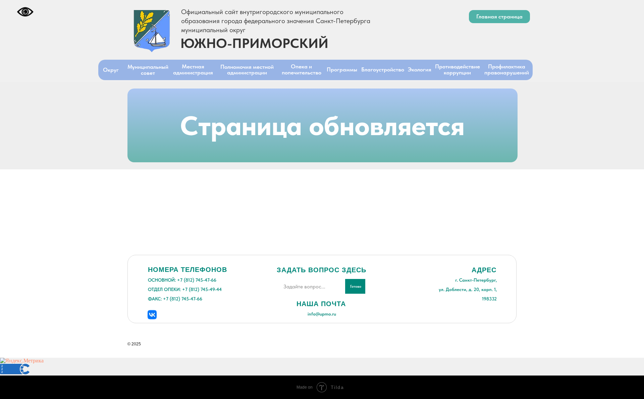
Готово (355, 286)
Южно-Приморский (254, 43)
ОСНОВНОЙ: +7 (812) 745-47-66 (182, 280)
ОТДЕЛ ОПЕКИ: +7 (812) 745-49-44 (185, 289)
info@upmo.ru (322, 314)
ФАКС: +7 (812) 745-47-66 (175, 298)
